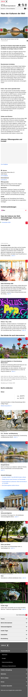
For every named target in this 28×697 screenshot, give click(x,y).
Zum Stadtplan (4, 164)
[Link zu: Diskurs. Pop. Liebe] (14, 308)
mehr (12, 255)
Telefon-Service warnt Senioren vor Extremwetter (14, 479)
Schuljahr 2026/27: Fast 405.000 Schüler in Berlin (14, 477)
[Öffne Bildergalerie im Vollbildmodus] (27, 40)
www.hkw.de (4, 179)
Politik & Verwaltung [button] (6, 670)
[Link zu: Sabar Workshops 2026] (14, 270)
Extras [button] (2, 682)
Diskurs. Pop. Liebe (6, 321)
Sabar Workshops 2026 (7, 283)
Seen (2, 576)
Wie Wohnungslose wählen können (10, 485)
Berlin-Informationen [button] (6, 622)
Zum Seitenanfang (20, 614)
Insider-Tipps (4, 605)
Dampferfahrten (5, 465)
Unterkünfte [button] (4, 634)
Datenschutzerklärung (7, 662)
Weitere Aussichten (5, 405)
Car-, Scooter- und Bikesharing (9, 433)
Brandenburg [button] (4, 638)
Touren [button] (3, 618)
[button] (25, 8)
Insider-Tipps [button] (4, 630)
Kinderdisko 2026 (5, 245)
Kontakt (4, 658)
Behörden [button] (3, 674)
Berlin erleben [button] (4, 678)
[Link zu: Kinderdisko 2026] (14, 222)
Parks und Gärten (5, 544)
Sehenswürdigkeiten (6, 513)
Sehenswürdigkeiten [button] (6, 626)
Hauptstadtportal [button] (5, 650)
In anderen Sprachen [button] (6, 685)
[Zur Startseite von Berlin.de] (5, 646)
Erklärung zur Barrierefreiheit (9, 666)
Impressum (4, 654)
